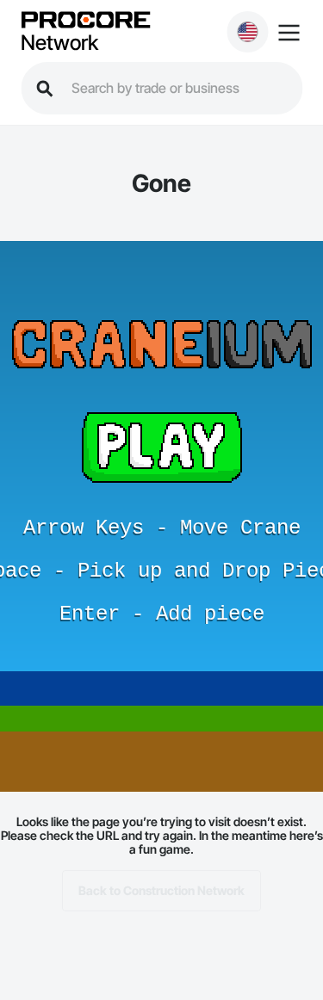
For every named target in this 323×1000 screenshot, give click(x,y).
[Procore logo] (85, 21)
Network (59, 43)
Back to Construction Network (161, 890)
